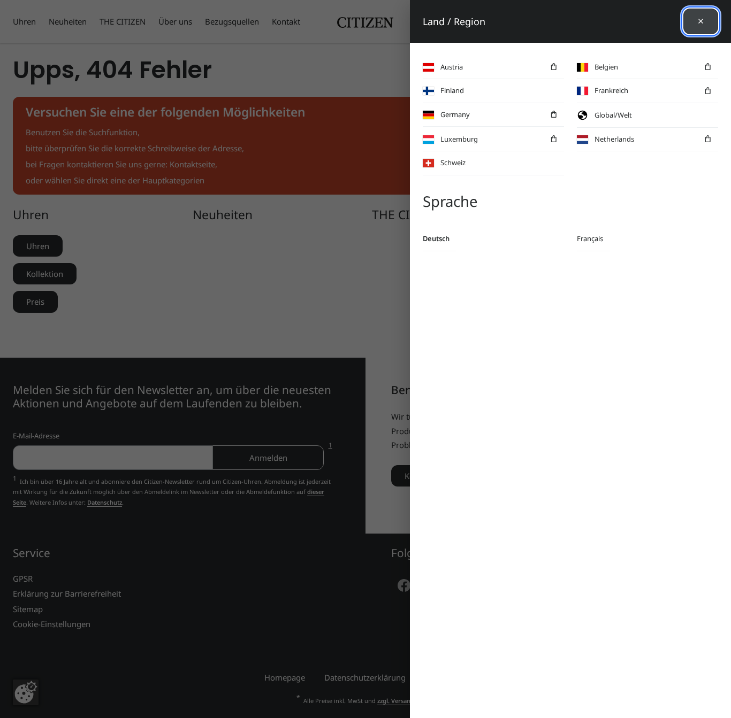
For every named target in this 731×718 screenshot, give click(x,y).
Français (590, 238)
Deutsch (436, 238)
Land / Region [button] (454, 21)
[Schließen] (700, 21)
